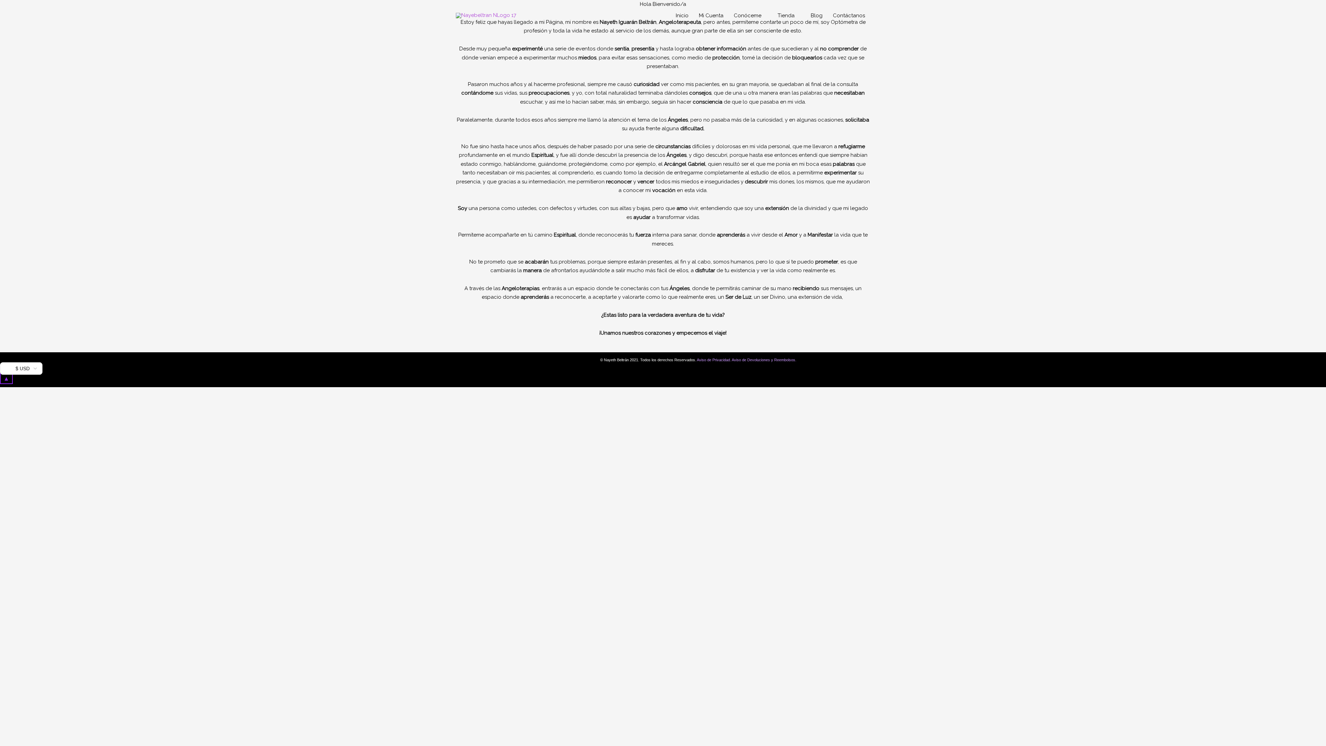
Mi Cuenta (711, 15)
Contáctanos (849, 15)
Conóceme (747, 15)
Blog (817, 15)
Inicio (682, 15)
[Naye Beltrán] (486, 15)
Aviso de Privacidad (713, 360)
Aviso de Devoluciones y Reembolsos (763, 360)
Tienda (786, 15)
